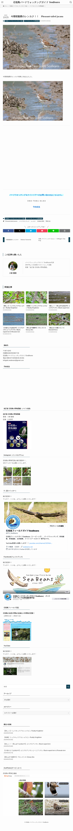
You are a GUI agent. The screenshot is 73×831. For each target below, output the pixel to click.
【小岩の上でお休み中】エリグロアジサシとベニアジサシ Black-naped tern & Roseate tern (35, 751)
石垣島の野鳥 (40, 221)
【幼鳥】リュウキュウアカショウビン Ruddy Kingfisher (23, 738)
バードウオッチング (24, 221)
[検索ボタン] (70, 2)
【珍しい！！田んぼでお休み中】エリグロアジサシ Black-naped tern (27, 745)
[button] (8, 230)
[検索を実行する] (68, 687)
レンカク (33, 221)
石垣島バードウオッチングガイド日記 (14, 20)
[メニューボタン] (2, 2)
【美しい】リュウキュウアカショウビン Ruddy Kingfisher (23, 732)
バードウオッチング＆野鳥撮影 (31, 20)
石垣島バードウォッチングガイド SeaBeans (36, 2)
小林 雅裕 (13, 273)
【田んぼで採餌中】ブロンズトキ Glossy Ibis (19, 758)
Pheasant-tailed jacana (11, 221)
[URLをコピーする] (64, 230)
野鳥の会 (48, 221)
